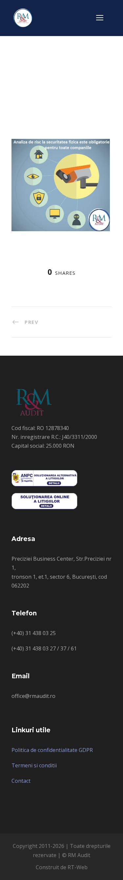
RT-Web (78, 867)
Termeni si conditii (34, 765)
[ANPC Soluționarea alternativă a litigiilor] (44, 477)
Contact (21, 780)
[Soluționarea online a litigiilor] (44, 500)
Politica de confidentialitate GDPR (52, 750)
